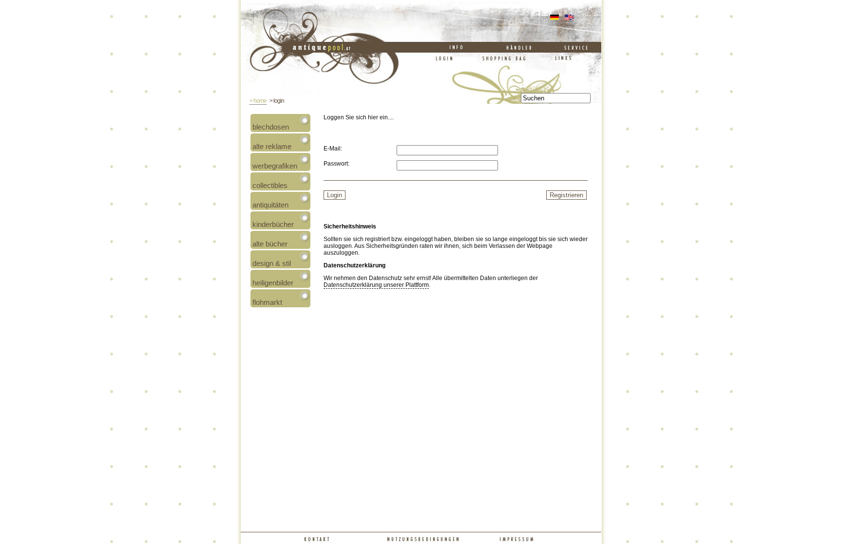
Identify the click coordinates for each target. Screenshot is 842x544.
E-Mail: (333, 148)
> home (258, 100)
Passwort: (336, 163)
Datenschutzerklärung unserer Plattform (376, 284)
